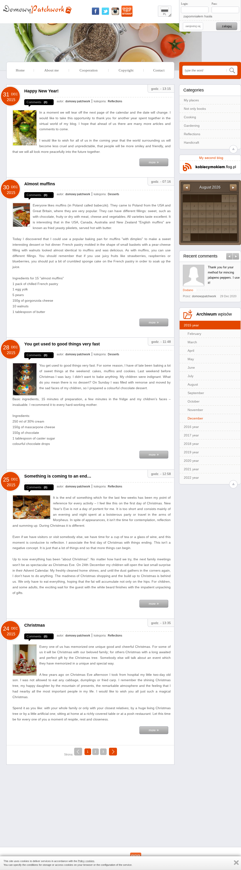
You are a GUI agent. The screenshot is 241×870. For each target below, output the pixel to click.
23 (233, 221)
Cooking (190, 117)
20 (210, 221)
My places (191, 100)
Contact (159, 70)
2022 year (191, 477)
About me (51, 70)
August (193, 384)
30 (233, 229)
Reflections (192, 134)
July (190, 376)
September (196, 393)
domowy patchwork (77, 101)
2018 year (191, 444)
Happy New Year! (41, 91)
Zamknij (236, 862)
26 (202, 229)
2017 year (191, 435)
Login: (184, 3)
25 (194, 229)
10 (186, 214)
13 (210, 214)
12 (202, 214)
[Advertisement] (90, 801)
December (195, 418)
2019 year (191, 452)
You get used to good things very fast (62, 344)
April (191, 350)
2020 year (191, 461)
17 (186, 221)
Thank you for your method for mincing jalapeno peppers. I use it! (224, 275)
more (154, 162)
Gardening (192, 125)
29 (225, 229)
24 (186, 229)
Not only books (195, 109)
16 (233, 214)
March (192, 342)
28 (217, 229)
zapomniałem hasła (197, 16)
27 (210, 229)
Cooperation (89, 70)
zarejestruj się (193, 26)
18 (194, 221)
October (194, 401)
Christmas (34, 625)
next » (113, 750)
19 (202, 221)
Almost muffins (39, 184)
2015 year (191, 325)
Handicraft (191, 142)
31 (186, 237)
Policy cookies (86, 861)
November (195, 410)
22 (225, 221)
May (191, 359)
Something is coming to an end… (57, 476)
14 (217, 214)
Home (20, 70)
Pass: (214, 3)
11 (194, 214)
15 (225, 214)
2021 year (191, 469)
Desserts (113, 194)
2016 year (191, 427)
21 (217, 221)
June (191, 367)
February (194, 334)
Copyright (126, 70)
